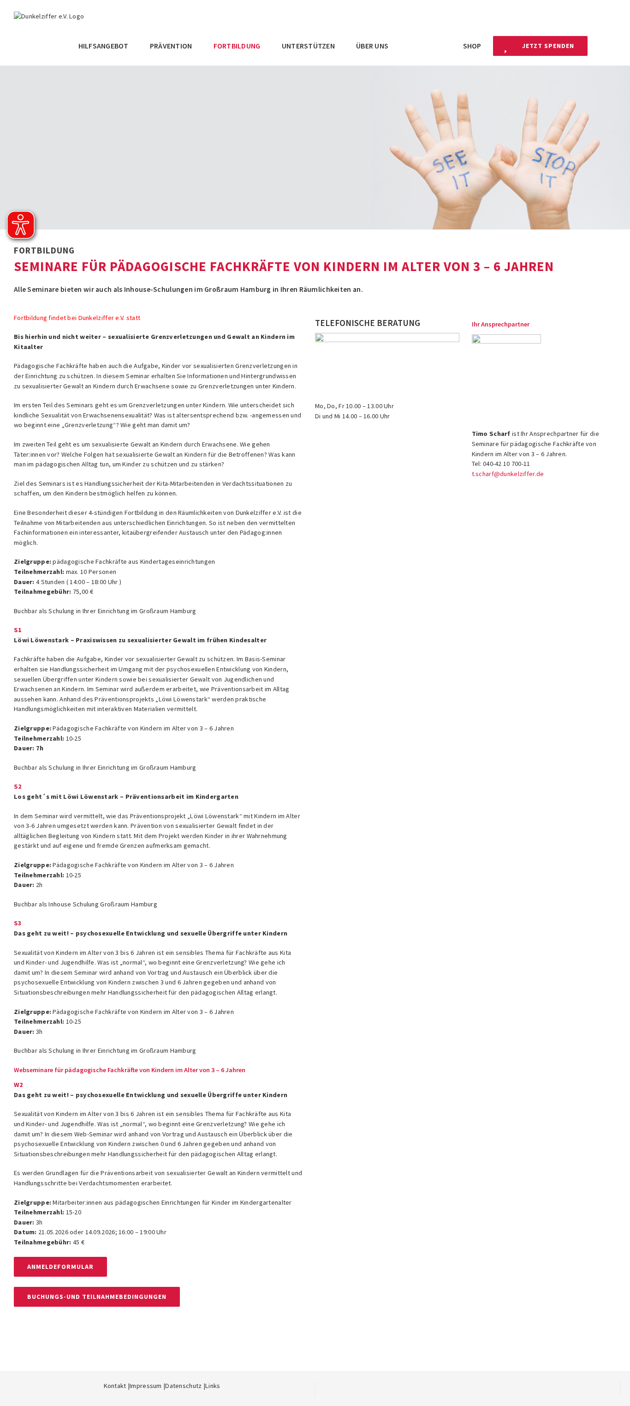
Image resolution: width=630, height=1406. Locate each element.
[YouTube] (481, 1385)
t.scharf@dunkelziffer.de (508, 474)
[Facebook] (453, 1385)
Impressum (146, 1386)
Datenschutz (183, 1386)
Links (212, 1386)
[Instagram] (467, 1385)
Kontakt (115, 1386)
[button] (602, 46)
